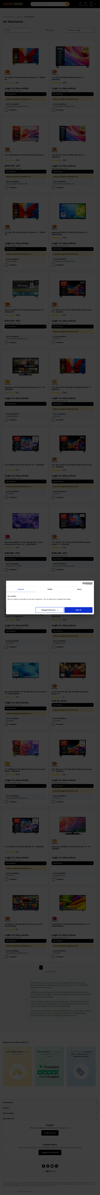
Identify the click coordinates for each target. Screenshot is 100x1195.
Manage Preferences (49, 610)
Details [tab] (50, 589)
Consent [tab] (21, 589)
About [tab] (79, 589)
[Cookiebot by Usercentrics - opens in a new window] (83, 583)
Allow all (78, 610)
